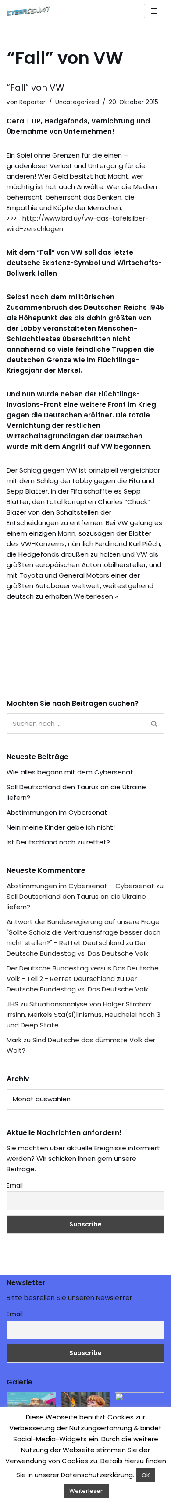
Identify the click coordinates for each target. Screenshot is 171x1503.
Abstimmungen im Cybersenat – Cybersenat (80, 885)
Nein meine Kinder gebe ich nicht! (61, 827)
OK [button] (146, 1475)
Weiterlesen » (96, 596)
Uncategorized (77, 102)
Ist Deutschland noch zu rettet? (58, 842)
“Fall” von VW (35, 87)
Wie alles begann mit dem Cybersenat (70, 772)
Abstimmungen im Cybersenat (57, 812)
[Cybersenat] (31, 11)
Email (15, 1185)
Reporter (32, 102)
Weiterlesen (86, 1491)
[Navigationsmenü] (154, 11)
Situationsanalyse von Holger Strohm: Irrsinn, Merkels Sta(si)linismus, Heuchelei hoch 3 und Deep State (83, 1014)
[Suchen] (154, 723)
